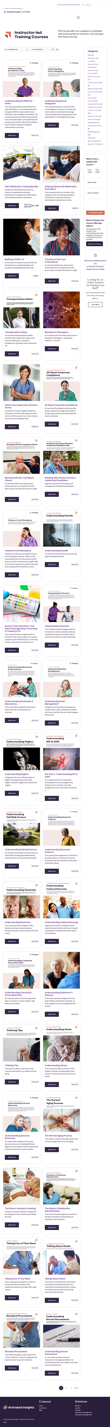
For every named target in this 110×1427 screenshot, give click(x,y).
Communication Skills (95, 82)
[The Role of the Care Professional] (61, 237)
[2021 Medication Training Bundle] (21, 164)
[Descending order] (27, 49)
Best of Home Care (94, 76)
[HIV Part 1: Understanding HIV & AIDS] (61, 752)
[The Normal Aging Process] (61, 1113)
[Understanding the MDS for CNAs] (21, 78)
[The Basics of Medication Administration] (61, 1186)
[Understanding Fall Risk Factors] (21, 827)
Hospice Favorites (94, 104)
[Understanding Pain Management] (61, 679)
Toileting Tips (11, 1065)
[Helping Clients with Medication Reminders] (61, 164)
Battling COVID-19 (14, 259)
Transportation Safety (16, 332)
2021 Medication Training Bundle (21, 186)
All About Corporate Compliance (61, 405)
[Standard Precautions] (21, 1329)
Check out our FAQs (95, 269)
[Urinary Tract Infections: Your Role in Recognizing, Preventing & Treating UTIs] (21, 603)
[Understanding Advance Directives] (21, 1113)
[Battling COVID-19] (21, 237)
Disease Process (93, 89)
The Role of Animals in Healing (20, 1208)
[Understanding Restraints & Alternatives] (21, 679)
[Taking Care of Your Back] (21, 1256)
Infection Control (93, 116)
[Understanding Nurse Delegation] (61, 78)
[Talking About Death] (61, 1256)
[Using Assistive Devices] (61, 603)
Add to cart (12, 135)
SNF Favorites (92, 141)
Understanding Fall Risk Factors (21, 849)
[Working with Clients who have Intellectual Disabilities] (61, 455)
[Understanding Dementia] (21, 900)
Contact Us (75, 5)
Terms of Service (24, 1419)
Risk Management (94, 132)
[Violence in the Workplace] (21, 528)
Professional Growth (94, 126)
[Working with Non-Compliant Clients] (21, 455)
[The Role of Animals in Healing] (21, 1186)
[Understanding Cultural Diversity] (61, 900)
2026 (89, 55)
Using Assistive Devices (57, 626)
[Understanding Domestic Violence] (61, 827)
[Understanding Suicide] (61, 528)
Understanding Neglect (16, 774)
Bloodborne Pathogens (56, 332)
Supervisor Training (94, 144)
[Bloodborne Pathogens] (61, 310)
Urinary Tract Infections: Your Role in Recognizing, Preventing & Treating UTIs (21, 628)
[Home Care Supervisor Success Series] (21, 382)
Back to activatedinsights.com (14, 8)
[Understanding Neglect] (21, 752)
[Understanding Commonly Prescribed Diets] (21, 970)
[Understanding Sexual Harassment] (61, 1329)
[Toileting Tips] (21, 1043)
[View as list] (57, 49)
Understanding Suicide (56, 550)
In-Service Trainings (94, 110)
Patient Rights (92, 122)
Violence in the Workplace (18, 550)
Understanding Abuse (56, 1065)
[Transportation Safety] (21, 310)
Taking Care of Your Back (17, 1278)
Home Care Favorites (95, 92)
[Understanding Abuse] (61, 1043)
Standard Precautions (16, 1351)
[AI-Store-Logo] (16, 11)
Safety (90, 138)
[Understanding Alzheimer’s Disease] (61, 970)
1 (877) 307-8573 (63, 5)
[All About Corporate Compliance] (61, 382)
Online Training (93, 119)
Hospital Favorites (94, 107)
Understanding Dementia (18, 922)
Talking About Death (55, 1278)
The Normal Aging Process (58, 1135)
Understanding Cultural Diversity (61, 922)
